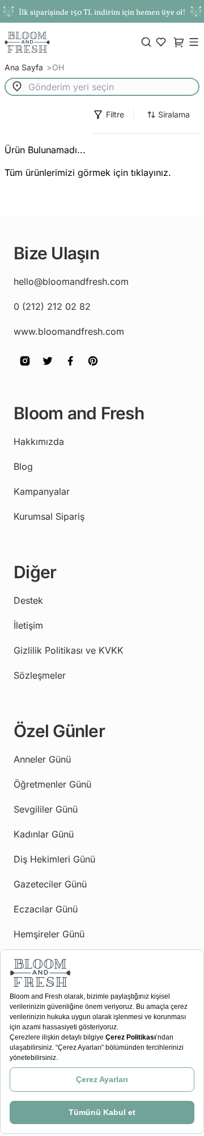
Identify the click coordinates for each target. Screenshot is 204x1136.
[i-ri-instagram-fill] (25, 369)
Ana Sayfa (25, 67)
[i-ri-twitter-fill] (47, 369)
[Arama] (146, 42)
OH (58, 67)
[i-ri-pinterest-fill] (93, 369)
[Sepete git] (161, 42)
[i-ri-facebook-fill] (70, 369)
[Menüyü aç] (193, 42)
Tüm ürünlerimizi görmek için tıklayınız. (88, 172)
